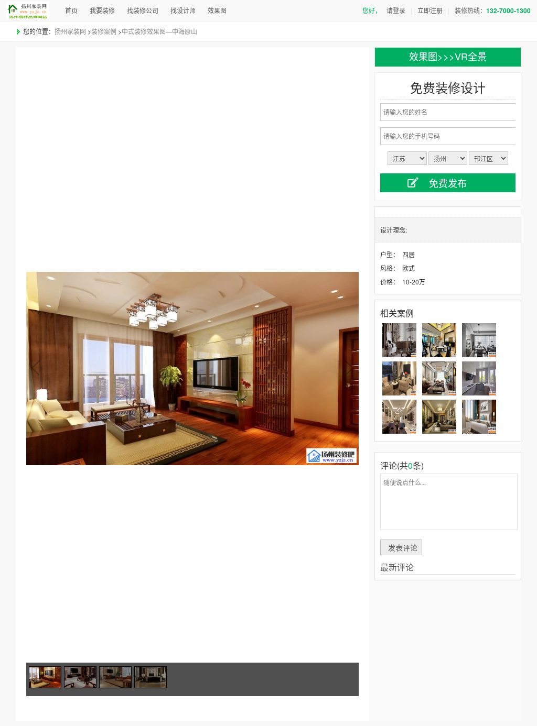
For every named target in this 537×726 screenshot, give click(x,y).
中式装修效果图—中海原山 (159, 31)
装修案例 (103, 31)
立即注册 (430, 10)
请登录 (395, 10)
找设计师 (183, 10)
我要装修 (102, 10)
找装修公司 (142, 10)
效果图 (217, 10)
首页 (71, 10)
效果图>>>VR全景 (448, 56)
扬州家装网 (70, 31)
